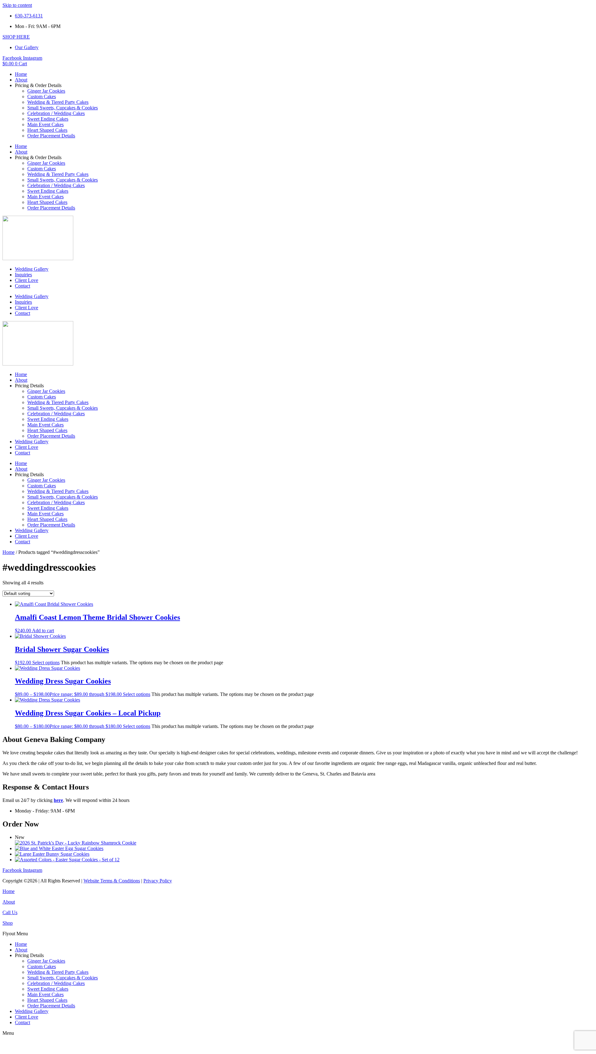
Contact (22, 285)
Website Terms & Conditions (112, 880)
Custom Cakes (41, 96)
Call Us (9, 912)
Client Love (26, 280)
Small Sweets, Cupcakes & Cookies (62, 107)
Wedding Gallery (31, 269)
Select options (46, 662)
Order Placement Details (51, 135)
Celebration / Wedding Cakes (56, 113)
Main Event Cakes (45, 124)
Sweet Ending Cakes (47, 119)
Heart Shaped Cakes (47, 130)
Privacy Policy (157, 880)
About (21, 79)
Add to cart (43, 630)
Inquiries (23, 274)
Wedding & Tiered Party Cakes (57, 102)
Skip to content (17, 5)
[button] (298, 934)
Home (21, 74)
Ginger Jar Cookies (46, 91)
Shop (7, 923)
